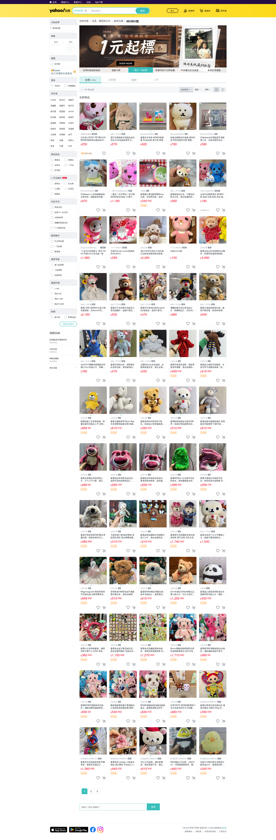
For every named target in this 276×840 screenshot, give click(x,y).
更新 (224, 827)
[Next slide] (105, 116)
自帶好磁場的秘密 (91, 70)
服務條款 (188, 831)
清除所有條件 (68, 324)
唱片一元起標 (140, 70)
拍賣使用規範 (210, 831)
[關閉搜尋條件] (85, 10)
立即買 (112, 80)
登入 (172, 10)
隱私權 (198, 831)
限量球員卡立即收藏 (165, 69)
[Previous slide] (81, 116)
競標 (134, 80)
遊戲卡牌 (116, 70)
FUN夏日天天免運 (189, 70)
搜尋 (153, 806)
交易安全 (223, 831)
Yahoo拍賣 (59, 10)
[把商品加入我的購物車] (134, 153)
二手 (155, 80)
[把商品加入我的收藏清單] (104, 153)
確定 (70, 49)
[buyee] (63, 71)
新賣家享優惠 (214, 70)
